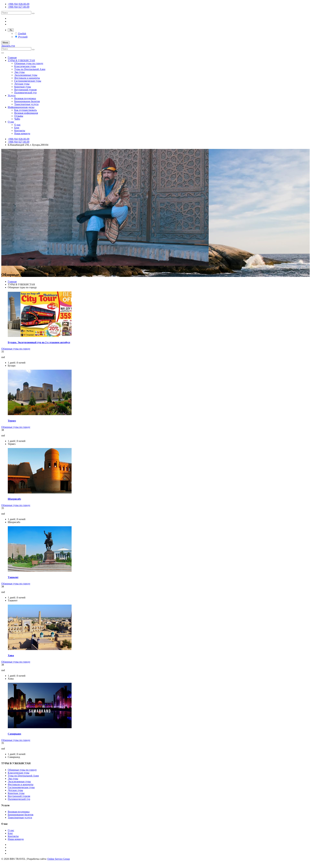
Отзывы (18, 116)
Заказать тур (8, 45)
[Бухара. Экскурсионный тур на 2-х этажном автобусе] (40, 336)
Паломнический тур (25, 92)
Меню (5, 42)
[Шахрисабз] (40, 492)
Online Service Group (58, 858)
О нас (11, 121)
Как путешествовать (25, 110)
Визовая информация (26, 113)
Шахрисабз (14, 499)
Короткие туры (22, 86)
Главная (12, 57)
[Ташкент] (40, 570)
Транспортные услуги (26, 104)
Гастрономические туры (27, 80)
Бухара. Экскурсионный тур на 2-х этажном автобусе (39, 342)
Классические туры (25, 66)
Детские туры (21, 83)
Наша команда (22, 133)
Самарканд (14, 733)
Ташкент (13, 577)
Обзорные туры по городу (28, 63)
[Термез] (40, 414)
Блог (16, 127)
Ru (10, 30)
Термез (12, 420)
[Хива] (40, 649)
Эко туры (19, 72)
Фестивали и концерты (27, 78)
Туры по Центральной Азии (29, 69)
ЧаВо (17, 118)
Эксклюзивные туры (25, 75)
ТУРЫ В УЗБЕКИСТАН (21, 60)
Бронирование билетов (27, 101)
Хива (11, 655)
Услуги (12, 95)
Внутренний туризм (25, 89)
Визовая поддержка (25, 98)
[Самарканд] (40, 727)
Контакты (19, 130)
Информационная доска (21, 107)
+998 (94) (18, 4)
